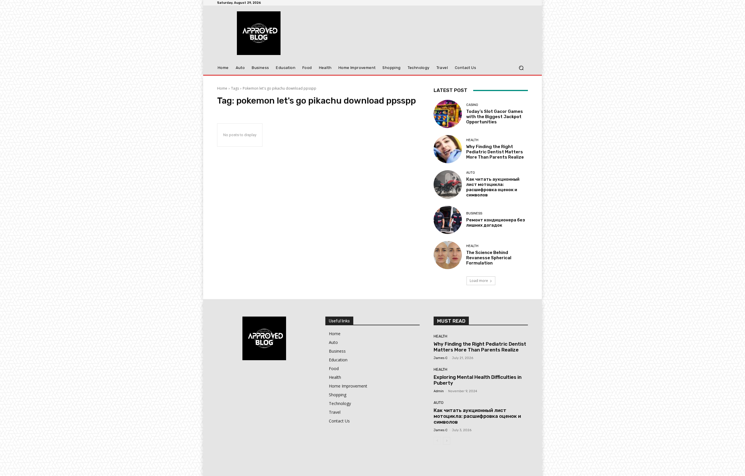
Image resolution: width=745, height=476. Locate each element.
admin (439, 391)
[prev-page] (437, 441)
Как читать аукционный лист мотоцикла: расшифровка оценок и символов (492, 187)
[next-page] (446, 441)
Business (474, 213)
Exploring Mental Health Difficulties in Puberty (478, 380)
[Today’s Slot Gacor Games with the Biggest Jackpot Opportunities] (448, 114)
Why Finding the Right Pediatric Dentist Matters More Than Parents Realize (495, 152)
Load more (479, 280)
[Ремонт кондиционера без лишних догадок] (448, 220)
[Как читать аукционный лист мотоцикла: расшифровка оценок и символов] (448, 184)
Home (222, 88)
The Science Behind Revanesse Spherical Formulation (488, 258)
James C (441, 358)
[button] (521, 68)
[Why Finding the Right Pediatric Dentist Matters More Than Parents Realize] (448, 149)
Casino (472, 104)
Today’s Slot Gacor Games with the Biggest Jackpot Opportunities (494, 117)
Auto (470, 172)
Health (472, 140)
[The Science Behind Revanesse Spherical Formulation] (448, 255)
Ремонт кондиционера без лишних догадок (495, 222)
